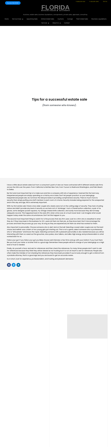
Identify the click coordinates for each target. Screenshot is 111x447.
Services (44, 23)
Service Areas (16, 19)
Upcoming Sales (32, 19)
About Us (55, 23)
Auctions (61, 19)
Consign (70, 19)
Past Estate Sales (82, 19)
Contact (67, 23)
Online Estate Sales (47, 19)
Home (7, 19)
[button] (9, 265)
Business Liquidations (98, 19)
